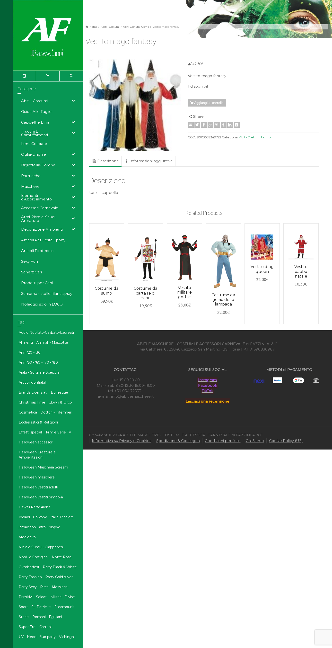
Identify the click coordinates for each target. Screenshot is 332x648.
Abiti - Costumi (110, 26)
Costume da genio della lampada (223, 299)
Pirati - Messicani (54, 587)
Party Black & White (60, 567)
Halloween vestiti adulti (38, 487)
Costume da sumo (106, 290)
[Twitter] (197, 125)
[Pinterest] (217, 125)
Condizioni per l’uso (223, 440)
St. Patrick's (41, 607)
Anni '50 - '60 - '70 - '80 (38, 362)
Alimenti (26, 342)
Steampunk (64, 607)
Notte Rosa (61, 557)
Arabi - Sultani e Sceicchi (39, 372)
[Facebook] (204, 125)
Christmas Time (32, 402)
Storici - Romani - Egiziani (40, 617)
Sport (23, 607)
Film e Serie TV (58, 432)
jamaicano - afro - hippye (39, 527)
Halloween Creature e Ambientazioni (37, 454)
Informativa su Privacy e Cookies (121, 440)
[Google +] (210, 125)
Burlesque (59, 392)
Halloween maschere (37, 477)
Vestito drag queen (262, 269)
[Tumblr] (224, 125)
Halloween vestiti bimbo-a (41, 497)
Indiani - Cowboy (33, 517)
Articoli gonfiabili (32, 382)
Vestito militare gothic (184, 292)
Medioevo (27, 537)
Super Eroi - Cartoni (35, 627)
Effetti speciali (31, 432)
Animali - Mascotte (52, 342)
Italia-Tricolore (62, 517)
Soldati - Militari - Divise (55, 597)
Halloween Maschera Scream (43, 467)
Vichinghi (67, 637)
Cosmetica (28, 412)
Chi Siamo (255, 440)
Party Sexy (28, 587)
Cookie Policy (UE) (286, 440)
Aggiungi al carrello (209, 103)
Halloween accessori (36, 442)
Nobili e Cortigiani (33, 557)
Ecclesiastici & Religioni (38, 422)
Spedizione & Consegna (178, 440)
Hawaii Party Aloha (34, 507)
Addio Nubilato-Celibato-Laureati (46, 332)
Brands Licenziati (33, 392)
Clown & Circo (60, 402)
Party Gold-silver (59, 577)
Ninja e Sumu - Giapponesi (41, 547)
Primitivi (26, 597)
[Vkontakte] (237, 125)
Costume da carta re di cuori (145, 293)
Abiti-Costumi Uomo (136, 26)
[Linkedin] (230, 125)
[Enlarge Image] (135, 105)
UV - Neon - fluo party (37, 637)
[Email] (191, 125)
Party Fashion (30, 577)
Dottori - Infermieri (56, 412)
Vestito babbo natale (300, 271)
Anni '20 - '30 (30, 352)
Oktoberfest (29, 567)
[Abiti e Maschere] (48, 35)
